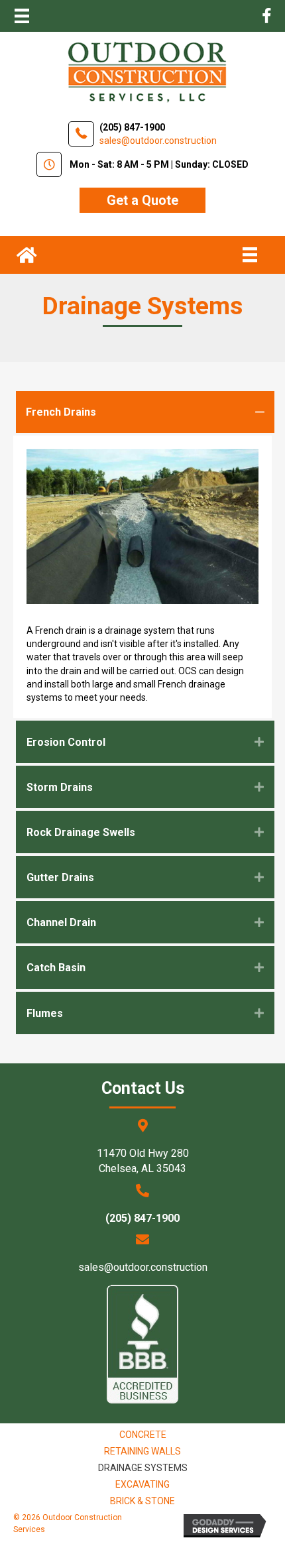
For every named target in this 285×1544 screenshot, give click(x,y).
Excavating (142, 1484)
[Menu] (22, 16)
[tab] (145, 412)
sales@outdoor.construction (142, 1267)
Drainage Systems (143, 1467)
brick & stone (142, 1501)
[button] (142, 200)
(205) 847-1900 (132, 127)
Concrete (142, 1434)
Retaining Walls (142, 1451)
